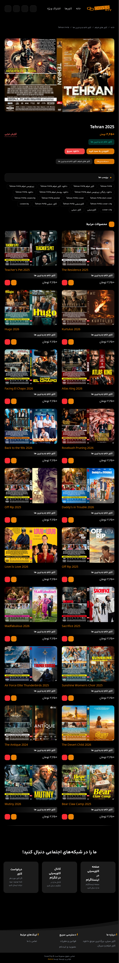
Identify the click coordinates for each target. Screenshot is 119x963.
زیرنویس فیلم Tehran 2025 (21, 186)
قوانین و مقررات (68, 941)
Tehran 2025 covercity (24, 198)
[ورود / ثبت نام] (33, 8)
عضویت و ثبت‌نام (67, 947)
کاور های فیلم (101, 27)
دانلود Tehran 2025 (24, 192)
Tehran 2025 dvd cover (101, 198)
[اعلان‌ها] (24, 8)
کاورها (68, 9)
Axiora (50, 959)
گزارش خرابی (11, 134)
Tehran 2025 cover (75, 198)
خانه (78, 9)
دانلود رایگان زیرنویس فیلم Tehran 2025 (93, 192)
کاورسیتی (91, 210)
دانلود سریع (73, 151)
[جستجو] (8, 8)
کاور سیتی (76, 210)
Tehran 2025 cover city (101, 204)
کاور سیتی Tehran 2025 (46, 204)
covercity (24, 204)
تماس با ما (32, 941)
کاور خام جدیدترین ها (82, 27)
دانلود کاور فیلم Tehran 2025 (53, 186)
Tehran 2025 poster (51, 198)
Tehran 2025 (106, 186)
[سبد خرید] (16, 8)
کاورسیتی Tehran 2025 (73, 204)
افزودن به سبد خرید (99, 151)
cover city (107, 210)
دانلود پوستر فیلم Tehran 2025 (53, 192)
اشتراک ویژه (54, 9)
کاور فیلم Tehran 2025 (83, 186)
